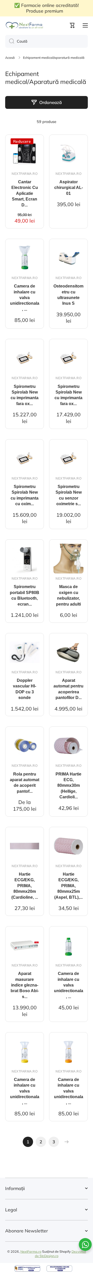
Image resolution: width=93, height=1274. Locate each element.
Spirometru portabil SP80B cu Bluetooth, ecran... (24, 595)
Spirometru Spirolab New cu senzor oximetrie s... (69, 495)
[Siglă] (24, 25)
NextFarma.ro (30, 1251)
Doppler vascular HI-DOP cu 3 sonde (24, 689)
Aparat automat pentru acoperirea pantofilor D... (68, 689)
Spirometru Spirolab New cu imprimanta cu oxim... (24, 495)
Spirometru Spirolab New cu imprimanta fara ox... (24, 395)
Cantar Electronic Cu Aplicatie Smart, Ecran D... (24, 193)
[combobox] (46, 41)
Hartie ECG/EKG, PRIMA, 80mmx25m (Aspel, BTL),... (68, 885)
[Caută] (9, 41)
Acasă (10, 57)
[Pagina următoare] (65, 1142)
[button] (72, 25)
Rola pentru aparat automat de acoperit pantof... (24, 782)
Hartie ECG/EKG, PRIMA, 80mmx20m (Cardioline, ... (24, 885)
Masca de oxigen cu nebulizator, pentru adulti (68, 595)
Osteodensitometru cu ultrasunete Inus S (68, 294)
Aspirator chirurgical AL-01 (68, 188)
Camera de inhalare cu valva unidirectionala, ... (24, 297)
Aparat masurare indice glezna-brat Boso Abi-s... (25, 985)
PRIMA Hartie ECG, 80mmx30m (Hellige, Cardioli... (68, 785)
